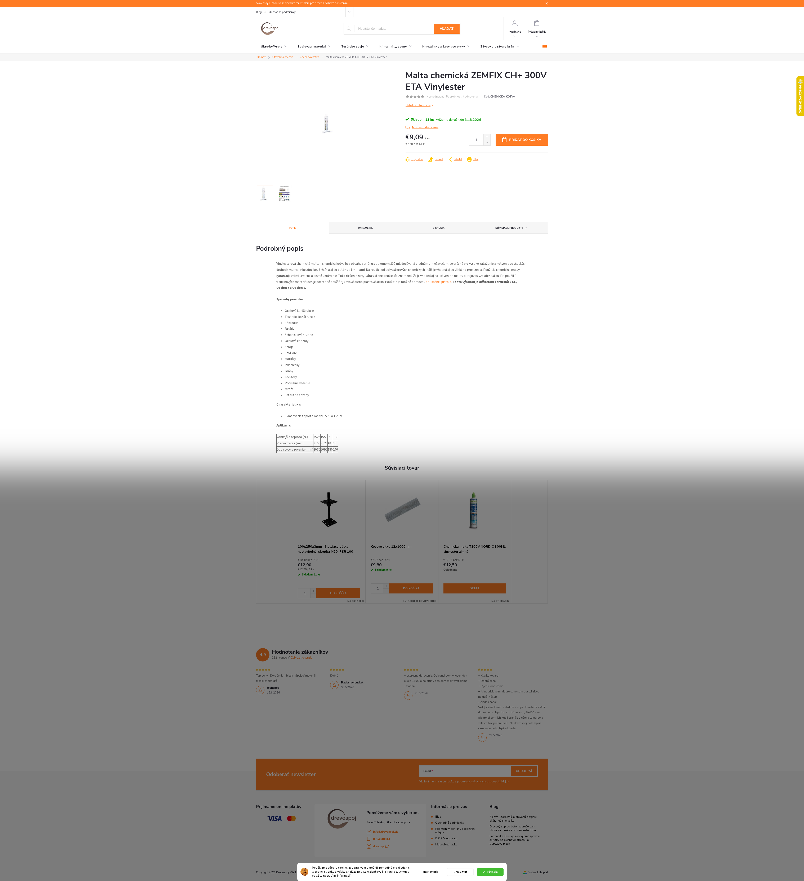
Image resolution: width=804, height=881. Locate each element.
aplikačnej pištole (438, 282)
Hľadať (447, 28)
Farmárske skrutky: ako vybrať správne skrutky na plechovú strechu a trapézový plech (515, 840)
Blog (259, 12)
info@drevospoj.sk (385, 832)
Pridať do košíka (525, 139)
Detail (475, 588)
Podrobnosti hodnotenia (462, 97)
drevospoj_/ (381, 846)
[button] (313, 590)
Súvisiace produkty (509, 228)
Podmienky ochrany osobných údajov (455, 830)
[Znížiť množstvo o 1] (486, 142)
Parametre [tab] (365, 228)
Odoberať (524, 771)
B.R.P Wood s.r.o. (446, 838)
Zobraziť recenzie (301, 658)
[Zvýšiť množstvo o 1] (486, 137)
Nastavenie (430, 872)
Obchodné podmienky (282, 12)
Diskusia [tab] (439, 228)
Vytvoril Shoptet (538, 872)
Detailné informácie (418, 105)
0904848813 (381, 839)
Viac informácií (340, 876)
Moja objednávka (446, 844)
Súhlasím (492, 872)
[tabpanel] (329, 541)
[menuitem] (274, 46)
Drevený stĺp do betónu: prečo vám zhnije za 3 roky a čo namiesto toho (513, 828)
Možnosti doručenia (425, 127)
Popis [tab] (292, 228)
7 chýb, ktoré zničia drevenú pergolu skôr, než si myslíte (513, 819)
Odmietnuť (460, 872)
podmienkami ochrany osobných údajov (483, 781)
